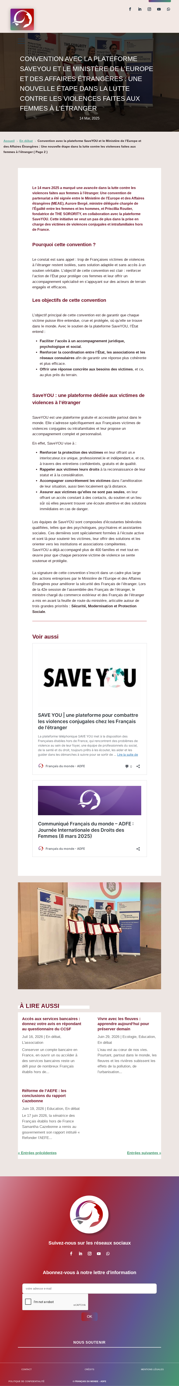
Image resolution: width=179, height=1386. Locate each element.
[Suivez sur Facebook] (130, 9)
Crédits (89, 1369)
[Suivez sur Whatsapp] (168, 9)
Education (55, 1109)
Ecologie (129, 1037)
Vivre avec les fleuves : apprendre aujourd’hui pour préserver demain (123, 1024)
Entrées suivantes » (144, 1153)
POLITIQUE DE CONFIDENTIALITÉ (27, 1381)
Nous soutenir (89, 1342)
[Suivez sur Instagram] (149, 9)
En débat (53, 1037)
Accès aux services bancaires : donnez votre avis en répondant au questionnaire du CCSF (51, 1024)
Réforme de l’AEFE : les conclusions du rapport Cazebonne (44, 1096)
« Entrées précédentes (37, 1153)
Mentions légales (152, 1369)
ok (89, 1317)
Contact (26, 1369)
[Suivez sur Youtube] (159, 9)
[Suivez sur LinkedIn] (140, 9)
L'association (32, 1043)
